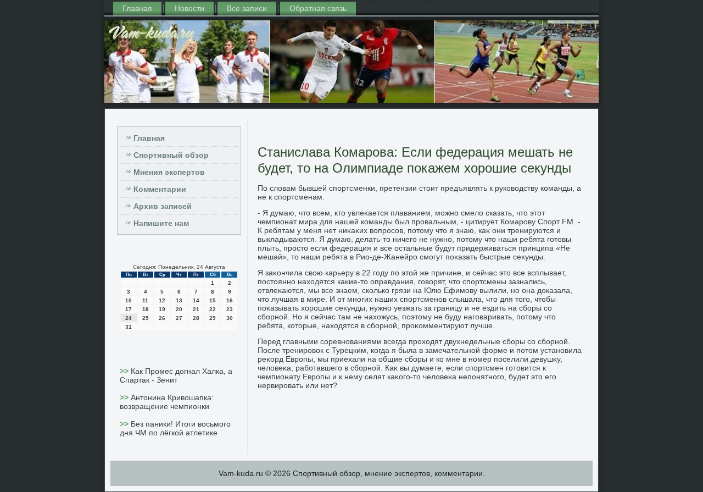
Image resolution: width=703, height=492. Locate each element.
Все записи (247, 8)
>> (125, 371)
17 (128, 309)
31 (128, 327)
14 (196, 300)
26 (162, 318)
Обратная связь (318, 8)
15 (212, 300)
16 (229, 300)
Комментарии (159, 189)
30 (229, 318)
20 (179, 309)
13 (179, 300)
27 (179, 318)
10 (128, 300)
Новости (189, 8)
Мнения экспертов (169, 172)
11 (145, 300)
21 (196, 309)
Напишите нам (161, 223)
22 (212, 309)
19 (162, 309)
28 (196, 318)
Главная (137, 8)
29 (212, 318)
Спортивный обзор (171, 155)
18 (145, 309)
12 (162, 300)
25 (145, 318)
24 (128, 318)
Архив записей (162, 206)
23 (229, 309)
